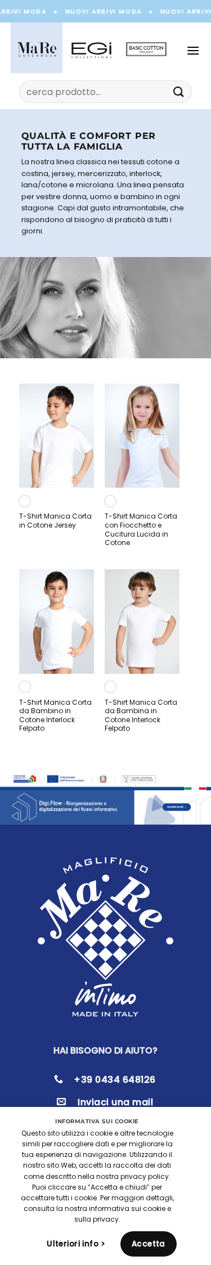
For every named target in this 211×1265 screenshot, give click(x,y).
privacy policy (144, 1176)
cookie (154, 1208)
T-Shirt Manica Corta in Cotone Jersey (55, 520)
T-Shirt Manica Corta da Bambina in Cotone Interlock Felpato (141, 715)
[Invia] (179, 92)
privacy (106, 1219)
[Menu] (196, 50)
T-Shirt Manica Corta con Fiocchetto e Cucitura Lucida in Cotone (141, 529)
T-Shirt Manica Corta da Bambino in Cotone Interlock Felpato (55, 715)
